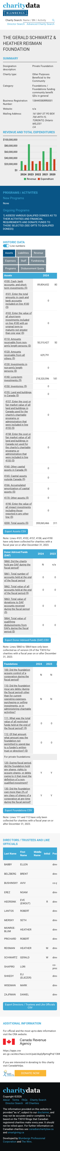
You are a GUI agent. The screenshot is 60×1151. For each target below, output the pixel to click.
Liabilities (23, 252)
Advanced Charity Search (40, 24)
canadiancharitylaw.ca (41, 1129)
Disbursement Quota (32, 268)
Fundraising (37, 260)
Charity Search (38, 1099)
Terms (15, 1099)
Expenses (10, 260)
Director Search (16, 24)
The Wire (27, 1141)
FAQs (25, 1099)
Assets (9, 252)
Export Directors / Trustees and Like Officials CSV (30, 1006)
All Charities (32, 1103)
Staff (23, 260)
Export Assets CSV (15, 531)
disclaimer (43, 1112)
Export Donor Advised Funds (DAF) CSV (27, 640)
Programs (10, 268)
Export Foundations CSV (18, 810)
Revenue (38, 252)
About (6, 1099)
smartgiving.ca (16, 1132)
